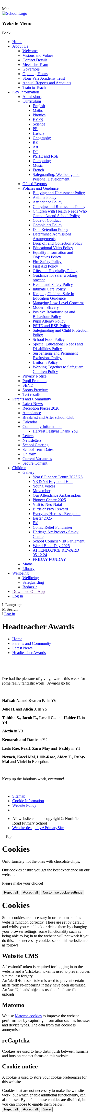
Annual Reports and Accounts (46, 83)
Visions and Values (37, 55)
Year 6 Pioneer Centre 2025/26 (58, 477)
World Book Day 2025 (51, 546)
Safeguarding (33, 582)
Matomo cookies (28, 1016)
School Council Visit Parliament (58, 541)
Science (39, 124)
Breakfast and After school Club (48, 417)
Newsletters (31, 440)
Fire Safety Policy (47, 261)
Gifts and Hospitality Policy (55, 271)
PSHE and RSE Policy (51, 326)
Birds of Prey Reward (50, 509)
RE (35, 142)
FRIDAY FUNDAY (49, 559)
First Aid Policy (45, 266)
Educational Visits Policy (53, 248)
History (39, 133)
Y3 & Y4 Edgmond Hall (53, 481)
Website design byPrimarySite (38, 828)
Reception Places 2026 (40, 408)
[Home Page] (14, 13)
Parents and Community (31, 399)
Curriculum (31, 101)
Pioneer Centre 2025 (49, 500)
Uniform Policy (45, 362)
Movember (41, 491)
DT (35, 151)
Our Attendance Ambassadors (57, 495)
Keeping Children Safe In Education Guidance (53, 295)
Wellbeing (20, 573)
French (38, 170)
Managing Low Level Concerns (58, 303)
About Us (20, 46)
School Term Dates (37, 449)
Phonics (39, 115)
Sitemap (18, 796)
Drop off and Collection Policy (58, 243)
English (39, 106)
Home (17, 41)
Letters (27, 436)
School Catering (35, 445)
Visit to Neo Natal (47, 504)
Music (38, 165)
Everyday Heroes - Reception (56, 513)
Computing (42, 161)
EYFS (38, 119)
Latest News (32, 403)
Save (47, 1109)
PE (35, 129)
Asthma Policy (44, 197)
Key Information (25, 92)
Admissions (31, 96)
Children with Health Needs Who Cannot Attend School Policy (60, 213)
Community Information (42, 426)
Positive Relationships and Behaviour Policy (54, 314)
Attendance (31, 413)
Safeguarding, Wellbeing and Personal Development (56, 176)
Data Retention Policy (50, 229)
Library (28, 568)
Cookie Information (28, 801)
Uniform (29, 454)
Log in (17, 596)
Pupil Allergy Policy (49, 321)
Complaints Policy (47, 225)
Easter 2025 (42, 518)
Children (19, 468)
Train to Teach (34, 87)
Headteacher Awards (29, 652)
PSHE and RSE (46, 156)
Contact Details (34, 60)
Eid (35, 523)
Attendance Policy (47, 202)
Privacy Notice (34, 376)
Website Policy (24, 805)
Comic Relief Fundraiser (52, 527)
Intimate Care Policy (49, 289)
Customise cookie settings (62, 892)
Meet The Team (35, 64)
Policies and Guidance (40, 188)
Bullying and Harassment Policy (59, 193)
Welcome (30, 51)
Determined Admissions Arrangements (52, 236)
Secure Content (34, 463)
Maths (38, 110)
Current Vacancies (37, 458)
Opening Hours (35, 74)
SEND (27, 385)
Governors (31, 69)
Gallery (28, 472)
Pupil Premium (34, 381)
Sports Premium (35, 390)
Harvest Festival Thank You (55, 431)
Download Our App (28, 591)
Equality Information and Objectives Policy (53, 254)
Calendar (29, 422)
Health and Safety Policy (53, 284)
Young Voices (44, 486)
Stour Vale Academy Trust (43, 78)
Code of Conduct (47, 220)
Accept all (30, 892)
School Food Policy (49, 339)
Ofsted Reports (34, 184)
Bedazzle (29, 587)
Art (35, 147)
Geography (42, 138)
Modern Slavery (46, 307)
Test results (31, 394)
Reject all (11, 892)
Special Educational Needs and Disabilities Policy (58, 346)
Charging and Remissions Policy (59, 206)
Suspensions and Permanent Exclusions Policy (55, 355)
